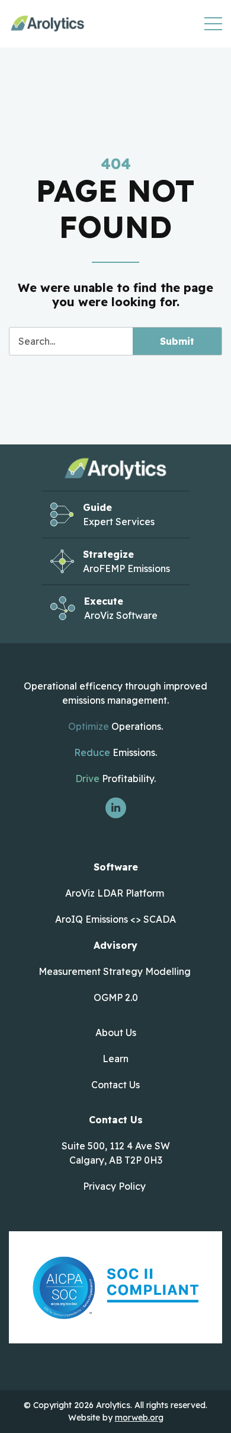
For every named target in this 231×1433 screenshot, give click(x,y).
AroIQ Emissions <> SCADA (115, 919)
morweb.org (139, 1417)
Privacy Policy (114, 1186)
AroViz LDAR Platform (115, 893)
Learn (115, 1059)
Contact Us (115, 1085)
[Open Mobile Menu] (213, 24)
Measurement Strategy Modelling (115, 971)
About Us (115, 1032)
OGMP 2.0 (116, 997)
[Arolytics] (47, 23)
